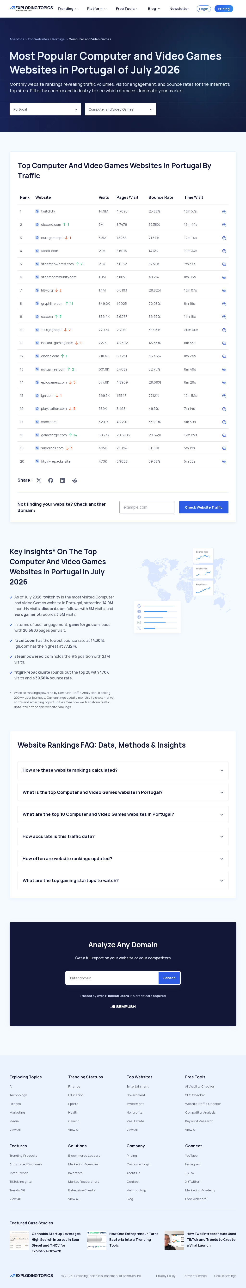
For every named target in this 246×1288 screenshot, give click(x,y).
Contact (133, 1181)
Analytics (17, 39)
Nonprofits (134, 1112)
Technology (18, 1095)
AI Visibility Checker (199, 1086)
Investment (135, 1104)
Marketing (17, 1112)
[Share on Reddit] (74, 480)
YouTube (191, 1155)
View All (15, 1130)
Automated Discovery (26, 1164)
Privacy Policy (166, 1276)
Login (203, 9)
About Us (133, 1173)
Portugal (20, 109)
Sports (73, 1104)
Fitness (15, 1104)
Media (14, 1121)
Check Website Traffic (204, 507)
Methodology (137, 1190)
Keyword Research (199, 1121)
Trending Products (23, 1155)
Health (73, 1112)
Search (169, 978)
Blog (130, 1199)
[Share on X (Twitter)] (38, 480)
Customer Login (139, 1164)
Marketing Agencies (83, 1164)
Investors (75, 1173)
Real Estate (135, 1121)
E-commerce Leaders (84, 1155)
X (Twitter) (193, 1181)
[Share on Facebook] (50, 480)
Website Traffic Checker (203, 1104)
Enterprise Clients (81, 1190)
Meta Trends (19, 1173)
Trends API (17, 1190)
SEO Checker (195, 1095)
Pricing (224, 9)
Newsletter (179, 8)
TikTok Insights (20, 1181)
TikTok (189, 1173)
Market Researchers (83, 1181)
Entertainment (138, 1086)
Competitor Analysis (200, 1112)
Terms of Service (195, 1276)
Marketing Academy (200, 1190)
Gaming (74, 1121)
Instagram (193, 1164)
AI (11, 1086)
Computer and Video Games (111, 109)
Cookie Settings (225, 1276)
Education (76, 1095)
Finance (74, 1086)
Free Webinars (195, 1199)
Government (136, 1095)
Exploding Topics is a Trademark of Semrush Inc (107, 1276)
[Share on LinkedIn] (62, 480)
